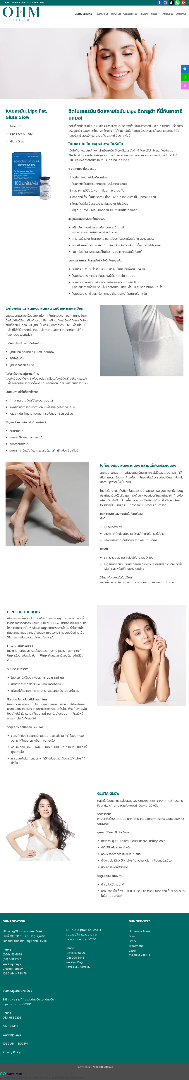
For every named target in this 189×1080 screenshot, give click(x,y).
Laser (132, 950)
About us (103, 13)
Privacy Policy (12, 1052)
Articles (167, 13)
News (154, 13)
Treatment (136, 945)
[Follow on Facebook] (159, 3)
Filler (132, 936)
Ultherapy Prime (139, 931)
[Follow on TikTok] (171, 3)
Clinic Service (83, 13)
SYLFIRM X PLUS (139, 955)
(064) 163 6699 (12, 954)
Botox (132, 941)
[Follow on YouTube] (183, 3)
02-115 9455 (10, 1026)
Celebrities (130, 13)
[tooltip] (185, 69)
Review (144, 13)
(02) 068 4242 (12, 959)
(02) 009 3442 (75, 957)
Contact (181, 13)
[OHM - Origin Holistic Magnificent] (21, 14)
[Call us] (177, 3)
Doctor (116, 13)
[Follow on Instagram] (165, 3)
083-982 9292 (12, 1017)
